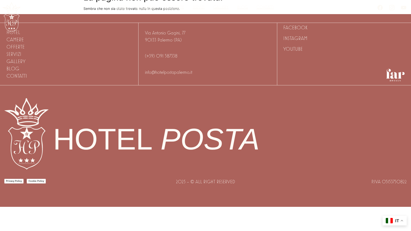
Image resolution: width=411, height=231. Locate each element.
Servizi (199, 7)
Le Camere (146, 7)
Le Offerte (174, 7)
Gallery (221, 7)
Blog (242, 7)
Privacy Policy (14, 180)
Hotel (122, 7)
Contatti (265, 7)
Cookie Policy (36, 180)
